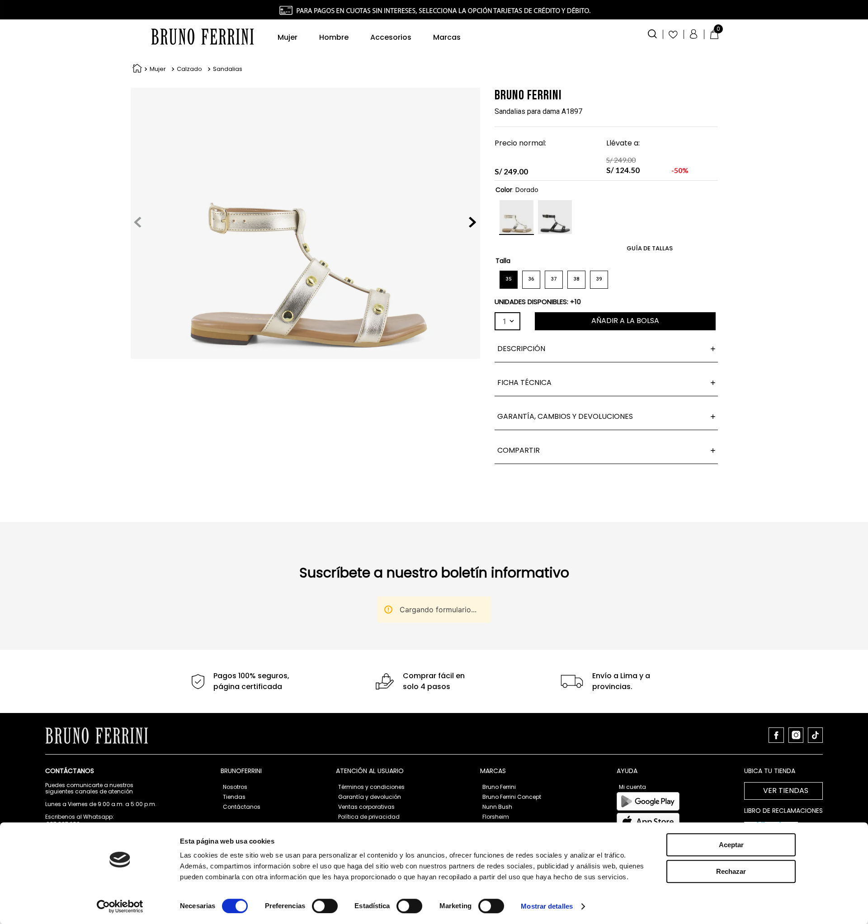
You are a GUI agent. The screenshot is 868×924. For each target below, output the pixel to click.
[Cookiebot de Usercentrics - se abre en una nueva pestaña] (120, 906)
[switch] (325, 906)
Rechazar (731, 871)
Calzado (189, 69)
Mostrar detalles (547, 906)
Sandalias (227, 69)
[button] (652, 33)
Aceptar (731, 845)
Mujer (158, 69)
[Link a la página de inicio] (135, 69)
